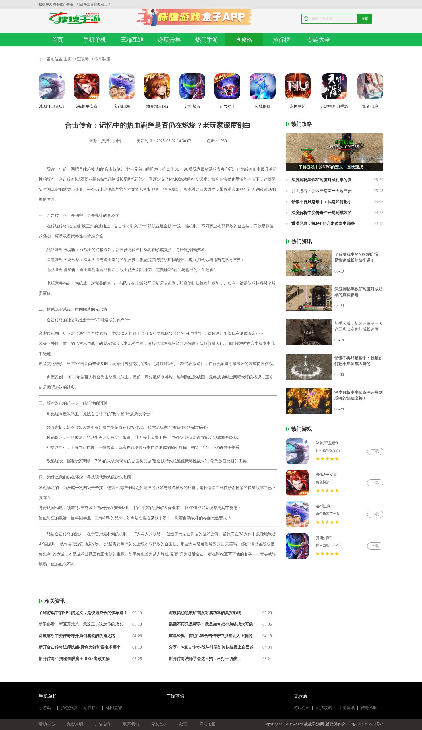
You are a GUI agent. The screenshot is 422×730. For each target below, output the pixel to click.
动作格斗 (92, 708)
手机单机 (94, 39)
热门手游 (206, 39)
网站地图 (208, 724)
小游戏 (45, 708)
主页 (68, 59)
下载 (375, 451)
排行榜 (281, 39)
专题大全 (318, 39)
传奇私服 (102, 59)
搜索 (364, 19)
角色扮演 (69, 708)
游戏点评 (302, 708)
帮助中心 (47, 724)
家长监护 (159, 724)
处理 (183, 724)
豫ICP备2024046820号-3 (362, 724)
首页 (57, 39)
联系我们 (131, 724)
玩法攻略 (324, 708)
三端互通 (132, 39)
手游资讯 (346, 708)
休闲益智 (114, 708)
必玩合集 (169, 39)
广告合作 (103, 724)
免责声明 (75, 724)
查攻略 (244, 39)
